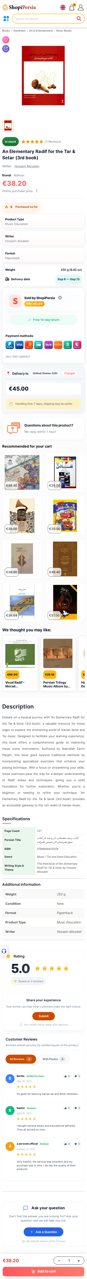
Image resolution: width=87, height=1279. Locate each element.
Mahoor (19, 175)
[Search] (79, 18)
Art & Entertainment (41, 30)
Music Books (64, 30)
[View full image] (43, 75)
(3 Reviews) (53, 141)
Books (6, 30)
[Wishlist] (5, 39)
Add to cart (46, 1271)
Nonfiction (19, 30)
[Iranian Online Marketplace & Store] (21, 7)
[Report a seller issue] (60, 298)
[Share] (5, 48)
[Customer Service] (4, 951)
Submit (44, 1016)
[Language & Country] (63, 7)
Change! (69, 373)
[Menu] (6, 19)
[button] (80, 7)
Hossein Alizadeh (26, 166)
